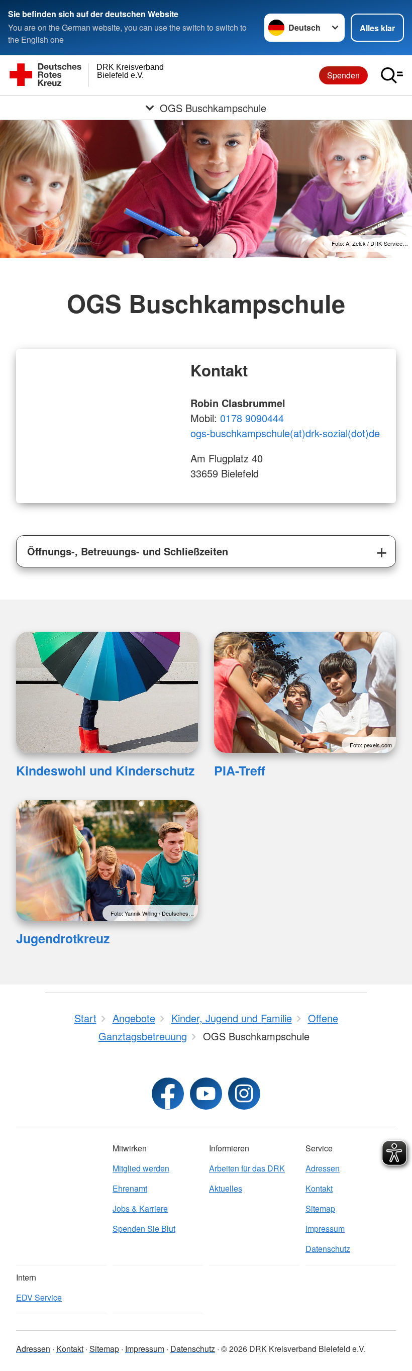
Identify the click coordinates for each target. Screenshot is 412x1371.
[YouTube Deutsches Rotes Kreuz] (206, 1094)
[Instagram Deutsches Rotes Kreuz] (244, 1094)
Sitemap (320, 1208)
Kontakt (319, 1188)
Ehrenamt (130, 1188)
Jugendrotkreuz (63, 938)
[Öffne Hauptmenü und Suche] (392, 75)
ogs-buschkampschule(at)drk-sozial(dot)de (285, 433)
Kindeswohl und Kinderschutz (105, 770)
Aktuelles (225, 1188)
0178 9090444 (252, 418)
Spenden (343, 75)
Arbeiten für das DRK (247, 1168)
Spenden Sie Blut (144, 1228)
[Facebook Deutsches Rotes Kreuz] (168, 1094)
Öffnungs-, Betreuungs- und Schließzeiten (127, 551)
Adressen (322, 1168)
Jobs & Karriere (140, 1208)
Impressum (325, 1228)
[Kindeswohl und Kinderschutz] (107, 692)
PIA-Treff (239, 770)
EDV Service (39, 1297)
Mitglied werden (141, 1168)
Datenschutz (327, 1248)
